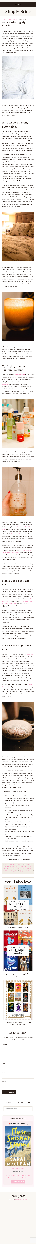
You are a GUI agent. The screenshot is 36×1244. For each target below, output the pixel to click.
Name (4, 1063)
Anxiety (30, 864)
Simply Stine (18, 11)
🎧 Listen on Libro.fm (18, 1181)
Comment (5, 1044)
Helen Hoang (27, 868)
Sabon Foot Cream (17, 534)
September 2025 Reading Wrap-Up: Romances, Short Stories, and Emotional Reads (18, 975)
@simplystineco (21, 1199)
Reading (22, 870)
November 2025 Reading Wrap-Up (18, 927)
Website (4, 1081)
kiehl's (4, 870)
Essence (19, 868)
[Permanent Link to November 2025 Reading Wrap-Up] (18, 924)
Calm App (15, 866)
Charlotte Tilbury (25, 866)
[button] (18, 4)
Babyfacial (8, 866)
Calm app (30, 654)
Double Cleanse (9, 868)
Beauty (4, 19)
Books (9, 19)
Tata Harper (29, 870)
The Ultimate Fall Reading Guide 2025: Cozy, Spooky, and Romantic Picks (18, 1023)
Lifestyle (14, 19)
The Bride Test (18, 872)
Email (4, 1072)
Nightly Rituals (13, 870)
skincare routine (19, 374)
